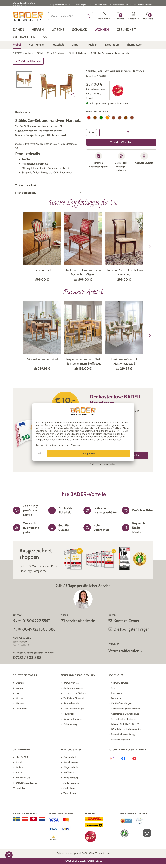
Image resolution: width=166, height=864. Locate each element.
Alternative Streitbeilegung (123, 718)
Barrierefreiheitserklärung (123, 734)
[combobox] (70, 16)
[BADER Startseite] (28, 16)
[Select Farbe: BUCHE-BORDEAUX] (88, 117)
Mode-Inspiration (71, 782)
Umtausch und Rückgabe (75, 693)
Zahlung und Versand (73, 687)
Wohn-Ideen (69, 793)
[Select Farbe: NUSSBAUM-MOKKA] (125, 117)
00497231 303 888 (39, 629)
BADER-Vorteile (71, 682)
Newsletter (68, 713)
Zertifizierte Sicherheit (73, 698)
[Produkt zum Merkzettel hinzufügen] (127, 132)
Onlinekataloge (70, 724)
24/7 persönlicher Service (59, 4)
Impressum (116, 693)
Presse (19, 772)
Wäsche (19, 698)
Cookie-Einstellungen (121, 703)
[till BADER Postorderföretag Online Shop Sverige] (16, 819)
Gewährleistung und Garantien (125, 708)
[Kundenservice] (9, 855)
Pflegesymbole (70, 767)
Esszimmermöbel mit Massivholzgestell (124, 361)
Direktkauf (21, 787)
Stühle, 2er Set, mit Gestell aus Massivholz (124, 272)
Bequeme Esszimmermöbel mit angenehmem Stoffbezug (83, 361)
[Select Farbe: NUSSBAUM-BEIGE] (113, 117)
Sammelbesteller (71, 703)
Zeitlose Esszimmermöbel (42, 359)
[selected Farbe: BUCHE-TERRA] (107, 117)
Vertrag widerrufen (123, 650)
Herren (19, 693)
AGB (113, 687)
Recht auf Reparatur (120, 739)
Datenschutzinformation (103, 464)
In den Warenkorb (123, 142)
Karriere (19, 767)
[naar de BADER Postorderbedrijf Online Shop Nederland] (42, 819)
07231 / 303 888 (27, 657)
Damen (19, 687)
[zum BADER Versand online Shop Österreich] (25, 819)
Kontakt (19, 762)
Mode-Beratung (70, 777)
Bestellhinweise (70, 762)
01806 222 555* (36, 620)
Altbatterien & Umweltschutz (125, 713)
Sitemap (20, 682)
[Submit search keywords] (88, 16)
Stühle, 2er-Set (42, 270)
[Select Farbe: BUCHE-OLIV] (101, 117)
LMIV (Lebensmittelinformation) (126, 729)
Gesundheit (21, 708)
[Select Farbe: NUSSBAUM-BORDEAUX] (119, 117)
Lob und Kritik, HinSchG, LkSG (125, 724)
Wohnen (20, 703)
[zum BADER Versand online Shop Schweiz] (33, 819)
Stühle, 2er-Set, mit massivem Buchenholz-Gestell (83, 272)
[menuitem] (18, 29)
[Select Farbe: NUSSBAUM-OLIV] (132, 117)
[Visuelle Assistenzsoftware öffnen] (145, 833)
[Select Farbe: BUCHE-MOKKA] (95, 117)
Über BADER (22, 757)
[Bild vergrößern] (73, 95)
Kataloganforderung (73, 718)
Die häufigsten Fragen (73, 708)
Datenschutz (117, 698)
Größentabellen (70, 757)
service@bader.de (80, 620)
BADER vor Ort (23, 777)
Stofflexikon (69, 772)
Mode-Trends (69, 787)
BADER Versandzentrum (27, 782)
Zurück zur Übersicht (29, 61)
